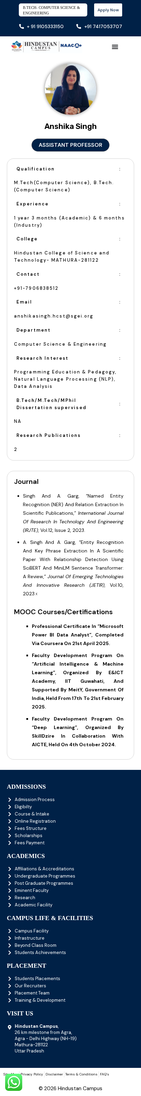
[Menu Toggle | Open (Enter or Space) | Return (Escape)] (115, 46)
